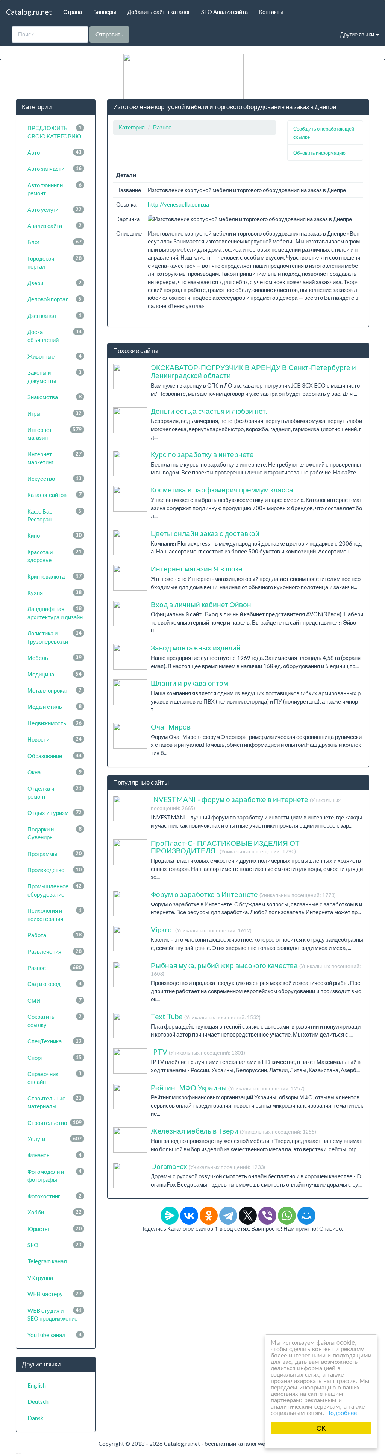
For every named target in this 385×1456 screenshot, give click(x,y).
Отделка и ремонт (54, 792)
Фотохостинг (54, 1196)
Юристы (54, 1228)
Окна (54, 772)
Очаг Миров (171, 726)
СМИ (54, 1000)
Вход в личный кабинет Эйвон (201, 604)
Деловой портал (54, 299)
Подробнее (341, 1412)
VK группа (40, 1277)
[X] (248, 1216)
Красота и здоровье (54, 556)
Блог (54, 242)
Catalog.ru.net (29, 12)
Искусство (54, 478)
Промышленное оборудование (54, 890)
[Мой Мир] (306, 1216)
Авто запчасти (54, 168)
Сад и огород (54, 983)
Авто (54, 152)
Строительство (54, 1122)
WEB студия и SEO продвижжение (54, 1314)
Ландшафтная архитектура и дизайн (55, 612)
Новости (54, 739)
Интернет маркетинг (54, 458)
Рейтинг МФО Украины (228, 1087)
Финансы (54, 1155)
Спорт (54, 1057)
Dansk (35, 1418)
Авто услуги (54, 209)
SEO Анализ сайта (224, 11)
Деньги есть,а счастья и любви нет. (209, 411)
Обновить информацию (319, 153)
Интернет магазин (54, 433)
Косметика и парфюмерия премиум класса (222, 489)
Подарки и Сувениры (54, 833)
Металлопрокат (54, 690)
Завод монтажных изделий (196, 647)
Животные (54, 356)
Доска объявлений (54, 335)
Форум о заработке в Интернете (243, 894)
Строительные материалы (54, 1102)
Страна (72, 11)
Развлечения (54, 951)
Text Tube (206, 1016)
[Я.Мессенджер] (170, 1216)
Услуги (54, 1138)
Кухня (54, 592)
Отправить (109, 34)
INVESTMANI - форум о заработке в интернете (246, 803)
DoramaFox (208, 1166)
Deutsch (38, 1401)
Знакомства (54, 397)
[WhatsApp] (287, 1216)
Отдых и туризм (54, 812)
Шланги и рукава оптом (189, 683)
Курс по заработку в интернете (202, 454)
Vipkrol (201, 929)
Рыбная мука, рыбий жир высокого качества (256, 969)
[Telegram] (228, 1216)
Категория (132, 127)
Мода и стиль (54, 706)
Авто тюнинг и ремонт (54, 189)
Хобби (54, 1212)
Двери (54, 283)
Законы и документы (54, 376)
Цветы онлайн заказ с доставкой (205, 533)
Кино (54, 535)
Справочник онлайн (54, 1077)
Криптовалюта (54, 576)
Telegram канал (47, 1261)
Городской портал (54, 262)
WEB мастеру (54, 1293)
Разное (54, 967)
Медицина (54, 674)
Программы (54, 853)
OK (321, 1428)
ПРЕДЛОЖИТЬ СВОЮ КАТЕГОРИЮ (54, 132)
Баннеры (104, 11)
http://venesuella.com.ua (178, 204)
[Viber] (267, 1216)
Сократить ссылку (54, 1020)
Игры (54, 413)
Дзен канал (54, 315)
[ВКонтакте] (189, 1216)
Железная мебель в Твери (233, 1130)
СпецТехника (54, 1041)
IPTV (198, 1051)
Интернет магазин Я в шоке (197, 568)
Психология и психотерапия (54, 914)
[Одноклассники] (209, 1216)
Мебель (54, 657)
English (36, 1385)
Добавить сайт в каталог (158, 11)
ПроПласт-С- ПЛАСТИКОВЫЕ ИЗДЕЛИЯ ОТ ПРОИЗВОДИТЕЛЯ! (225, 847)
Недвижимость (54, 723)
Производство (54, 869)
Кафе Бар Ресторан (54, 515)
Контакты (271, 11)
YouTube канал (54, 1334)
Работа (54, 935)
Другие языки (357, 34)
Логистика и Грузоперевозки (54, 637)
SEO (54, 1245)
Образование (54, 755)
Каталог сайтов (54, 494)
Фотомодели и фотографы (54, 1175)
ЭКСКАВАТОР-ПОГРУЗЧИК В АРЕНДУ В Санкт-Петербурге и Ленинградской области (253, 371)
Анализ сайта (54, 225)
